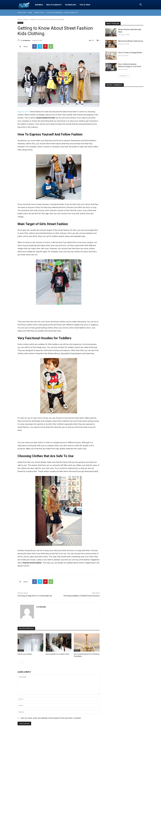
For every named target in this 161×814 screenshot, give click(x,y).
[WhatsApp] (50, 46)
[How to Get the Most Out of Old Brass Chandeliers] (87, 642)
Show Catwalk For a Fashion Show (57, 654)
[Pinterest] (45, 46)
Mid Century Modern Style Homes (130, 41)
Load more (123, 76)
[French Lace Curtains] (30, 642)
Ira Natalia (26, 40)
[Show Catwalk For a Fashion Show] (59, 642)
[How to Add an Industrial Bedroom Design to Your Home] (111, 67)
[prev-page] (19, 661)
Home (30, 12)
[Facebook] (34, 46)
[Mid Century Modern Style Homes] (111, 44)
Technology (70, 5)
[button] (140, 5)
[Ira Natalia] (19, 40)
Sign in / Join (22, 12)
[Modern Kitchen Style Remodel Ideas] (111, 32)
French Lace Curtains (25, 654)
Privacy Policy (39, 12)
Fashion (25, 19)
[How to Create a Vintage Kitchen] (111, 56)
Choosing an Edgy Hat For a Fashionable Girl (35, 596)
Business (39, 5)
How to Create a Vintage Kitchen (130, 53)
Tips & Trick (84, 5)
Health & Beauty (54, 5)
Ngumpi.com (23, 111)
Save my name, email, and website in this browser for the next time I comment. (51, 718)
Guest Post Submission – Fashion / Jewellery (62, 12)
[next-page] (22, 661)
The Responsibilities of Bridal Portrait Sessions (81, 596)
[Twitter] (40, 46)
